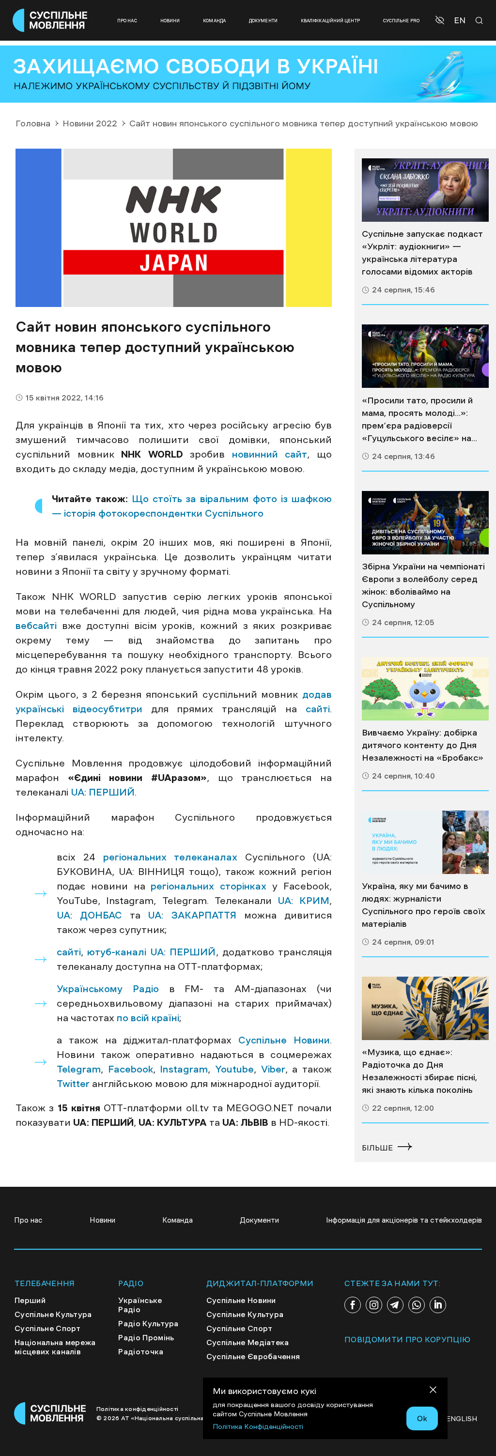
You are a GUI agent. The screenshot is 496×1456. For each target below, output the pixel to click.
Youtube (234, 1069)
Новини (170, 20)
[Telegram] (395, 1305)
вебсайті (36, 625)
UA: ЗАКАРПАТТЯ (196, 915)
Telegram (79, 1069)
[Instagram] (374, 1305)
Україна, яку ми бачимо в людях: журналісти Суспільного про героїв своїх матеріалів (423, 905)
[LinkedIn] (438, 1305)
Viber (273, 1069)
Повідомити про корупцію (407, 1339)
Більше (377, 1147)
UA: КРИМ (303, 900)
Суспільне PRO (401, 20)
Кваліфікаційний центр (330, 20)
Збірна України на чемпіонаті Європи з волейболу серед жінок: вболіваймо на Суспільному (423, 585)
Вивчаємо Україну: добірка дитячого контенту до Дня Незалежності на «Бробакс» (422, 745)
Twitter (73, 1083)
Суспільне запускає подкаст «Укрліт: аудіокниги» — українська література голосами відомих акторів (422, 253)
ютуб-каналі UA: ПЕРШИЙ (151, 952)
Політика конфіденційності (137, 1409)
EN (459, 20)
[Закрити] (433, 1391)
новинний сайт (270, 454)
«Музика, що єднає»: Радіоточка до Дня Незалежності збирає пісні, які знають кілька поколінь (419, 1071)
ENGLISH (461, 1418)
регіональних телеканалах (170, 857)
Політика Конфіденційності (258, 1426)
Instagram (184, 1069)
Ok (422, 1418)
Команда (214, 20)
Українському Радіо (108, 989)
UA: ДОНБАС (89, 915)
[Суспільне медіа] (425, 190)
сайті (318, 709)
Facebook (130, 1069)
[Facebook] (352, 1305)
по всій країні (148, 1018)
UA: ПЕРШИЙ (103, 792)
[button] (441, 20)
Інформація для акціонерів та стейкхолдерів (404, 1220)
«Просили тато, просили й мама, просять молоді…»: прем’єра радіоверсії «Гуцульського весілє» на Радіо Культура (417, 420)
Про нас (127, 20)
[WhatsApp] (416, 1305)
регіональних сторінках (208, 886)
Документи (263, 20)
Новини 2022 (89, 123)
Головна (33, 123)
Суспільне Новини (284, 1040)
